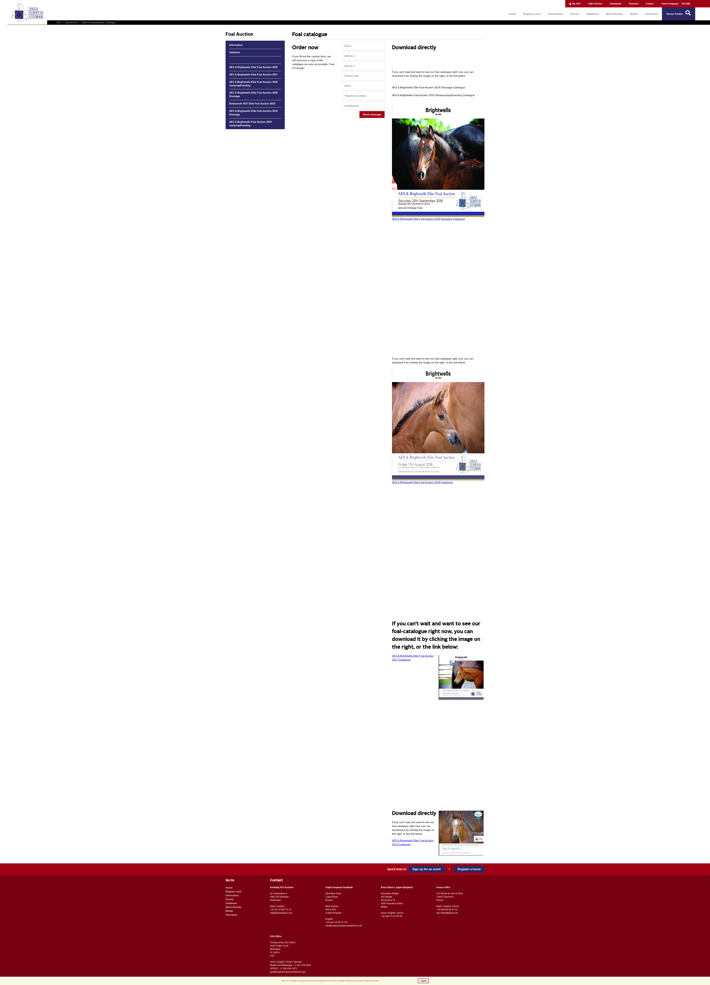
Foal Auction (70, 22)
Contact (650, 3)
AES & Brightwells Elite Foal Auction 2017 (253, 74)
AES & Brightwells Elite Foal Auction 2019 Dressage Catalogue (428, 87)
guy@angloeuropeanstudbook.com (287, 972)
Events (574, 13)
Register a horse (469, 869)
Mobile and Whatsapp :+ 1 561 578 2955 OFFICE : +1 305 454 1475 (290, 967)
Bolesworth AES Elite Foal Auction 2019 (252, 103)
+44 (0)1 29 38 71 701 (336, 922)
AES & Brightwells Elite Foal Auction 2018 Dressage (253, 94)
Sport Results (614, 13)
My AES (576, 3)
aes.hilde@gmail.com (447, 913)
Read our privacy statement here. (362, 980)
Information (555, 13)
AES (58, 22)
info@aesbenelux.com (281, 913)
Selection (234, 52)
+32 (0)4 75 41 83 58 (391, 916)
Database (592, 13)
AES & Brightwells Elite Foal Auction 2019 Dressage (253, 113)
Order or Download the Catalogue (97, 22)
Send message (372, 114)
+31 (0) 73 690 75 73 (280, 909)
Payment (633, 3)
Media (634, 13)
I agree (423, 981)
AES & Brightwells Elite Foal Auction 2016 (253, 67)
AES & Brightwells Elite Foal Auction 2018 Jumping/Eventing (253, 84)
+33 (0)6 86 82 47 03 (446, 909)
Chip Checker (595, 3)
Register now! (532, 13)
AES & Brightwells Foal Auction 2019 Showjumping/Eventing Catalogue (433, 95)
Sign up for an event (426, 869)
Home (512, 13)
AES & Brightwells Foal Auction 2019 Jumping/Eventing (250, 124)
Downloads (615, 3)
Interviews (651, 13)
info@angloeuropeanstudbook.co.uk (343, 925)
